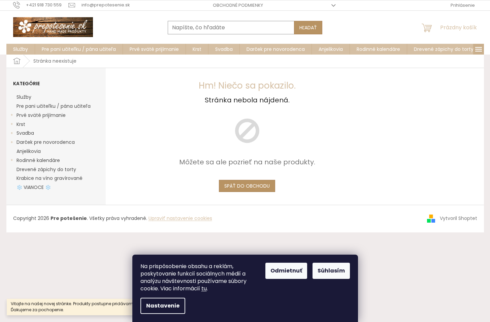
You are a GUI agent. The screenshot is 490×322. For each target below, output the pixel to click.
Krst (21, 124)
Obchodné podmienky (238, 5)
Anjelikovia (29, 151)
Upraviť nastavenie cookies (180, 218)
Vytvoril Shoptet (458, 218)
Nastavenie (162, 306)
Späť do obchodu (247, 186)
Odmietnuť (286, 271)
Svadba (25, 133)
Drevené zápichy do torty (46, 169)
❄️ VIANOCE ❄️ (34, 187)
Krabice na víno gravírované (50, 178)
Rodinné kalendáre (38, 160)
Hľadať (308, 27)
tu (204, 288)
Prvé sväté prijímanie (41, 115)
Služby (24, 97)
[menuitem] (20, 49)
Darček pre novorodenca (46, 142)
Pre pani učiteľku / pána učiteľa (54, 106)
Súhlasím (331, 271)
